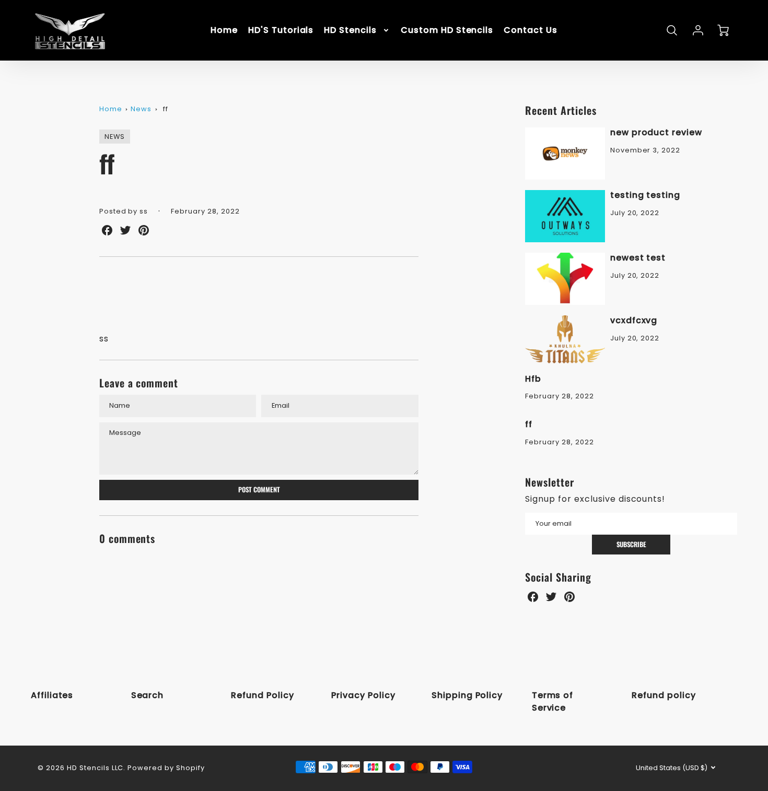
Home (224, 30)
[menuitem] (224, 30)
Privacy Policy (363, 695)
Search (147, 695)
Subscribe (631, 544)
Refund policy (663, 695)
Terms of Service (553, 701)
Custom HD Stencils (447, 30)
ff (165, 108)
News (141, 108)
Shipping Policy (467, 695)
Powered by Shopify (165, 767)
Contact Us (530, 30)
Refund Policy (262, 695)
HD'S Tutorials (280, 30)
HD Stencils (350, 30)
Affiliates (52, 695)
